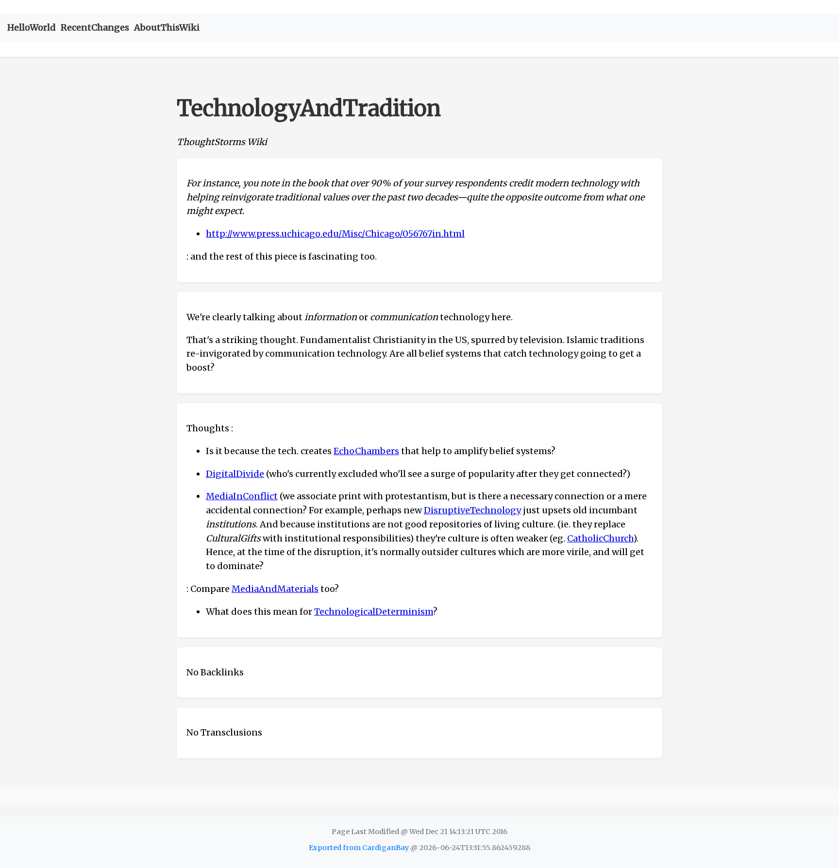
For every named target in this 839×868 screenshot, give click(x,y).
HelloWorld (31, 27)
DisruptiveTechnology (472, 510)
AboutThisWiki (167, 27)
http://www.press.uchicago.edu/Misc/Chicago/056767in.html (335, 233)
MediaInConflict (242, 496)
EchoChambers (366, 451)
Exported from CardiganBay (359, 847)
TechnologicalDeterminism (373, 611)
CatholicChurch (600, 538)
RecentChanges (95, 27)
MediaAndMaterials (275, 588)
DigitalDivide (235, 473)
